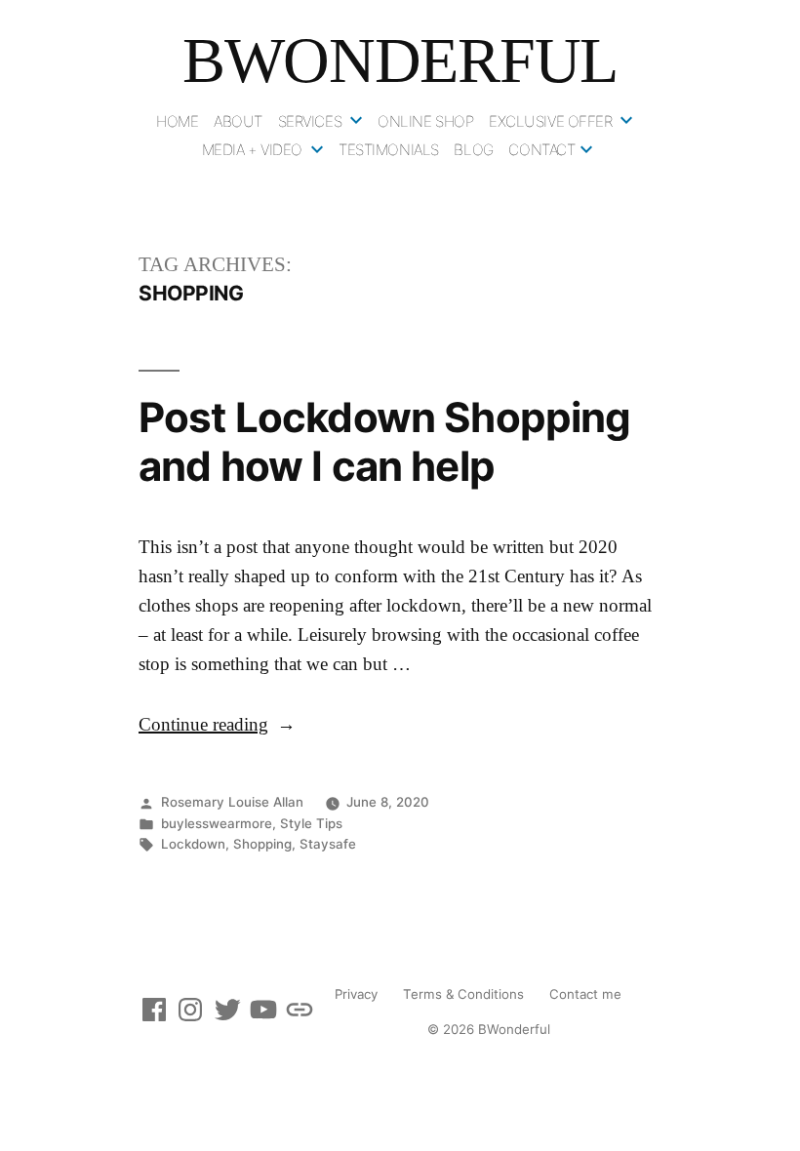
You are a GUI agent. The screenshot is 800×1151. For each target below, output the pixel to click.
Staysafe (328, 844)
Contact (541, 149)
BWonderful (400, 60)
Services (310, 121)
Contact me (585, 994)
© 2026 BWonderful (488, 1029)
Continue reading (217, 725)
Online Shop (425, 121)
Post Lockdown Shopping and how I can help (385, 441)
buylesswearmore (216, 823)
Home (177, 121)
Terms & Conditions (463, 994)
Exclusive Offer (551, 121)
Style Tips (311, 823)
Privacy (356, 994)
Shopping (262, 844)
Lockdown (193, 844)
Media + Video (252, 149)
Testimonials (389, 149)
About (238, 121)
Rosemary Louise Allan (232, 802)
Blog (473, 149)
